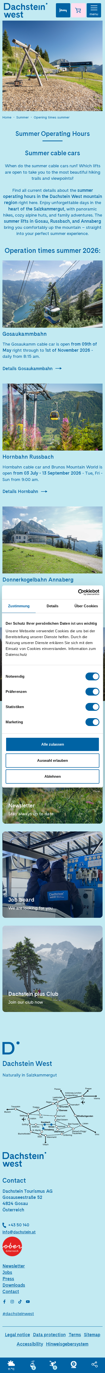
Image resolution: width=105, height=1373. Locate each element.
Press (8, 1278)
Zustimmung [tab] (19, 606)
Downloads (13, 1285)
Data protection (49, 1334)
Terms (75, 1334)
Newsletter (13, 1266)
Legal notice (17, 1334)
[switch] (92, 692)
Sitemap (92, 1334)
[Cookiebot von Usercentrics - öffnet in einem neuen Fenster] (78, 592)
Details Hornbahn (20, 491)
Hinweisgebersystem (67, 1344)
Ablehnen (52, 776)
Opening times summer (52, 117)
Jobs (7, 1272)
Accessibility (30, 1344)
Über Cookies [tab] (86, 606)
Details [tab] (53, 606)
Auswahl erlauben (52, 760)
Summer (22, 117)
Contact (10, 1291)
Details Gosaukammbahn (27, 368)
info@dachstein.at (19, 1232)
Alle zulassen (52, 744)
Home (6, 117)
